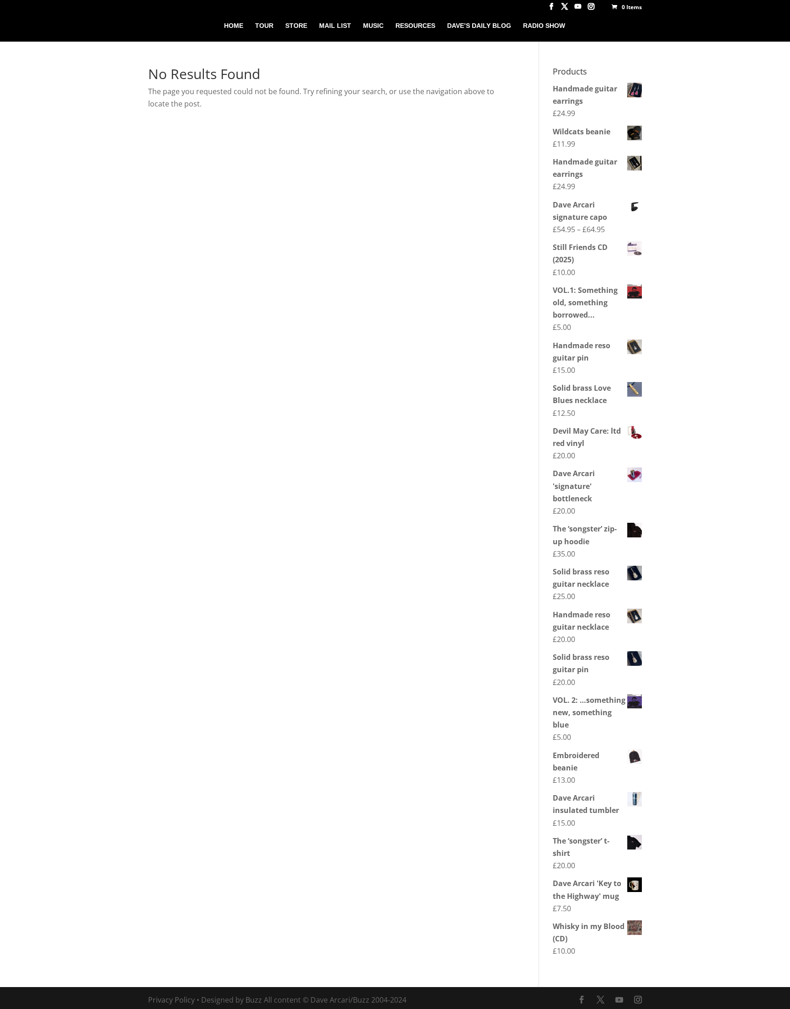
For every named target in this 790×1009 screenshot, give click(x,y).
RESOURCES (415, 25)
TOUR (264, 25)
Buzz (254, 1000)
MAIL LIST (335, 25)
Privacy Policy (171, 1000)
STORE (296, 25)
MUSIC (373, 25)
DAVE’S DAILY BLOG (479, 25)
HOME (233, 25)
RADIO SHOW (544, 25)
